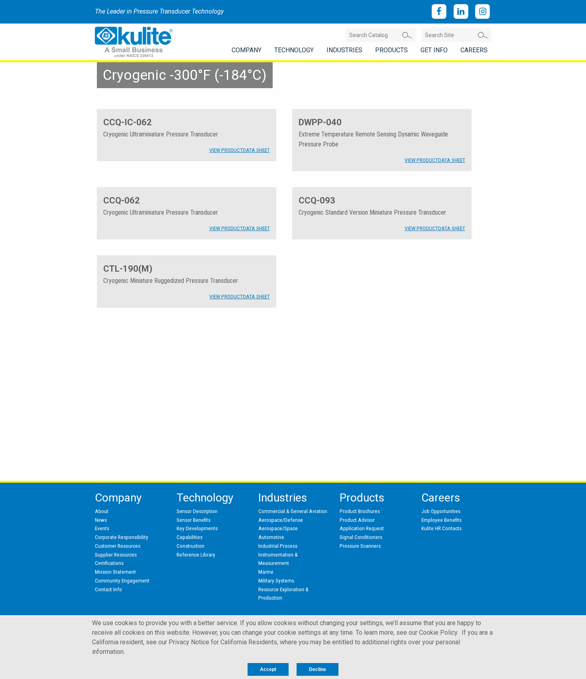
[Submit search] (407, 35)
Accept (268, 669)
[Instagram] (482, 11)
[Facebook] (439, 11)
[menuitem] (246, 50)
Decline (317, 669)
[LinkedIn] (461, 11)
